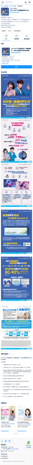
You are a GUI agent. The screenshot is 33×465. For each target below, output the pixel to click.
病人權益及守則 (4, 458)
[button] (9, 2)
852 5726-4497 (14, 448)
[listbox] (16, 30)
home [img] (1, 6)
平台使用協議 (4, 456)
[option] (4, 31)
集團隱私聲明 (4, 454)
